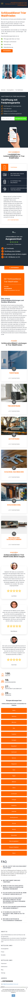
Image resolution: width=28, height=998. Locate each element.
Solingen (14, 799)
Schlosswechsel (14, 505)
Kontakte (3, 955)
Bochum (14, 758)
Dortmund (14, 752)
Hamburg (14, 716)
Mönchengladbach (13, 841)
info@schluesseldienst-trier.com (12, 290)
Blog (2, 969)
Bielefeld (14, 811)
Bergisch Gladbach (14, 847)
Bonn (14, 769)
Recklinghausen (14, 817)
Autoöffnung (14, 439)
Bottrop (14, 823)
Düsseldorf (14, 746)
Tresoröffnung (14, 406)
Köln (14, 728)
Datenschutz (4, 966)
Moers (14, 853)
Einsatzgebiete (4, 948)
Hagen (14, 775)
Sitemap (3, 972)
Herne (14, 787)
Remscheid (14, 835)
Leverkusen (14, 793)
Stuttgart (14, 740)
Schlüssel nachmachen (14, 472)
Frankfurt (14, 734)
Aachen (14, 829)
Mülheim (14, 781)
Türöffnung (14, 373)
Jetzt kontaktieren (13, 220)
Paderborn (14, 805)
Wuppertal (14, 764)
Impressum (4, 963)
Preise (2, 951)
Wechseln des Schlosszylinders (14, 538)
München (14, 722)
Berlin (14, 710)
